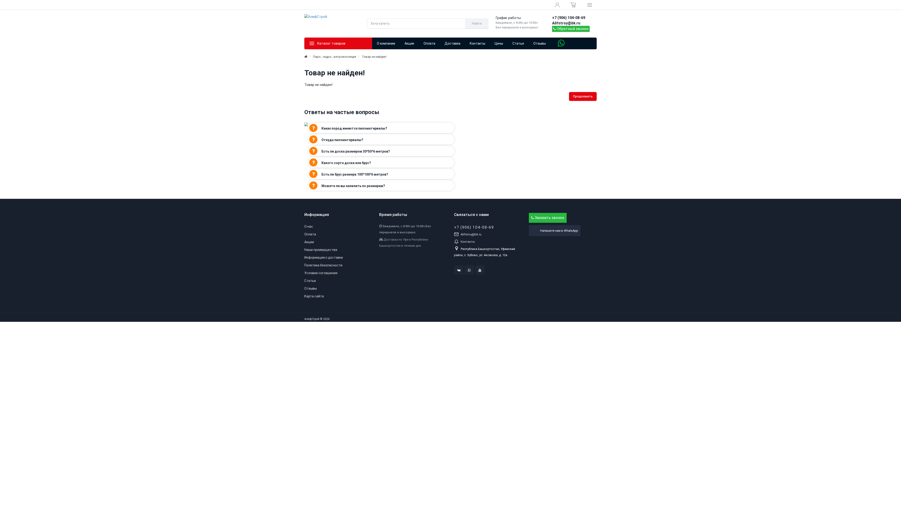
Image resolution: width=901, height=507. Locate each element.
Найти (477, 23)
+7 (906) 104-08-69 (474, 227)
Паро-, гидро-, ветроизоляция (334, 56)
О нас (308, 226)
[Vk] (458, 270)
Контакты (477, 43)
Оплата (429, 43)
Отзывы (539, 43)
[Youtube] (480, 270)
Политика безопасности (323, 265)
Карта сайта (314, 296)
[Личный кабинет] (557, 5)
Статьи (518, 43)
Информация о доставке (323, 257)
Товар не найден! (374, 56)
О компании (386, 43)
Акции (309, 242)
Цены (499, 43)
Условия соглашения (320, 273)
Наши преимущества (320, 250)
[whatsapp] (469, 270)
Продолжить (583, 96)
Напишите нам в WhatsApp (559, 230)
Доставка (452, 43)
